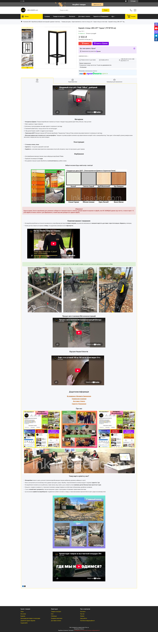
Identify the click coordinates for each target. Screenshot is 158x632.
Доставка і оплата (84, 16)
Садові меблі (24, 623)
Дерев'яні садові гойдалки (28, 620)
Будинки (23, 616)
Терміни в (75, 399)
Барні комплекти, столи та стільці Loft (82, 21)
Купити (86, 43)
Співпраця (54, 616)
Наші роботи (83, 618)
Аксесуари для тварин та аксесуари (30, 618)
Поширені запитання (56, 618)
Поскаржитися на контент (80, 630)
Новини (82, 616)
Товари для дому (66, 21)
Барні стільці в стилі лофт (100, 21)
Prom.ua (87, 627)
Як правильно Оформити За (76, 396)
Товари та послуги (59, 16)
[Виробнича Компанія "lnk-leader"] (23, 10)
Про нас (82, 614)
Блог (52, 614)
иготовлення (82, 399)
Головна (47, 16)
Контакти (72, 16)
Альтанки (23, 614)
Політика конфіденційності (87, 620)
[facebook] (23, 586)
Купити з (99, 43)
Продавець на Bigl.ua (79, 629)
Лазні (22, 611)
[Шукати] (105, 10)
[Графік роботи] (135, 10)
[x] (25, 586)
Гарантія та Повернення (100, 16)
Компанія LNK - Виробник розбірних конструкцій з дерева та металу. (41, 21)
